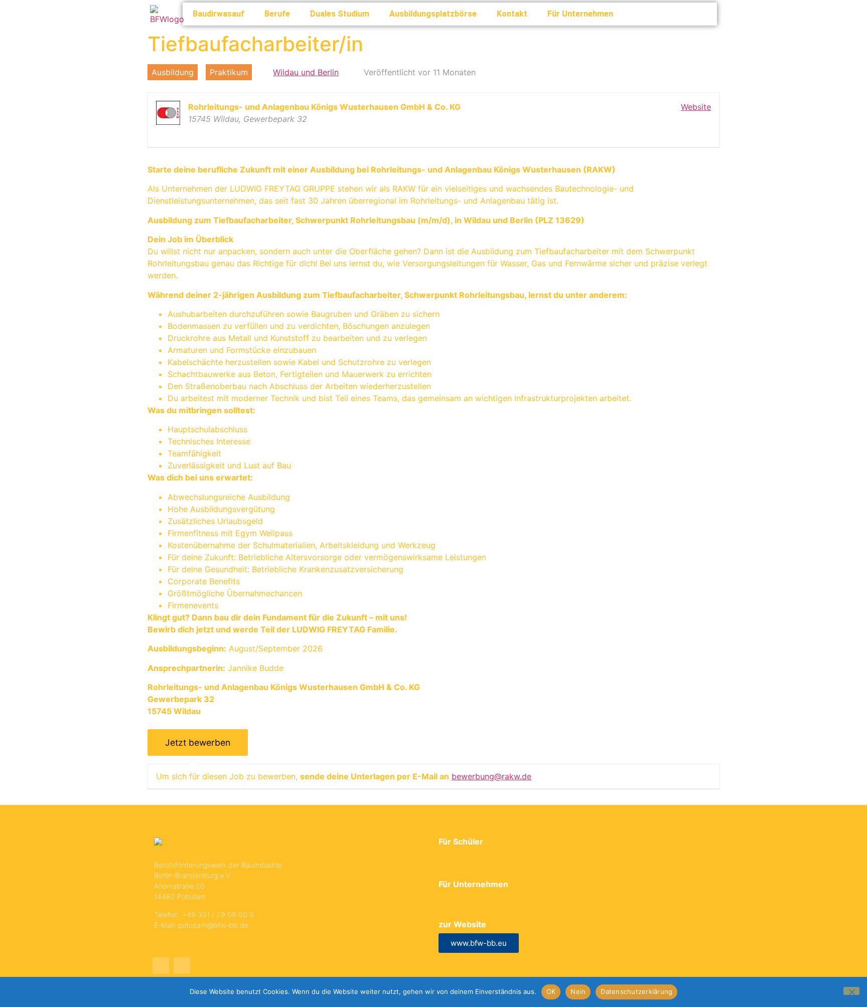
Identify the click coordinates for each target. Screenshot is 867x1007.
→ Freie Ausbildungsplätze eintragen (508, 895)
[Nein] (851, 991)
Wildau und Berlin (306, 72)
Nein (578, 991)
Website (696, 107)
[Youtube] (161, 965)
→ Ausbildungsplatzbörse (487, 855)
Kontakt (512, 14)
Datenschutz (521, 969)
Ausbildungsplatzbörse (433, 14)
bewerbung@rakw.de (491, 776)
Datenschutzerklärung (636, 991)
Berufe (277, 14)
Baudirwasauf (218, 14)
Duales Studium (339, 14)
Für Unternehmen (580, 14)
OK (551, 991)
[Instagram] (182, 965)
